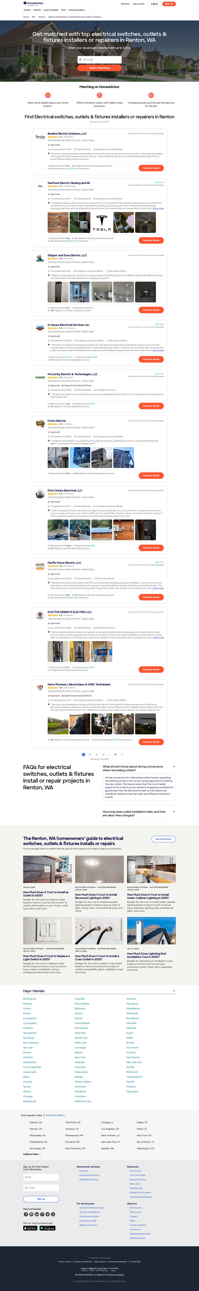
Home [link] (26, 17)
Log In (154, 3)
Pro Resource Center (89, 1216)
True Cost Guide (137, 1175)
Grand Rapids (82, 1023)
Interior (27, 10)
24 (115, 754)
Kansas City (81, 1037)
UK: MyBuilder (135, 1262)
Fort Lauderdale (32, 1067)
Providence (132, 1018)
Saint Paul (80, 1033)
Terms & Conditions (116, 1275)
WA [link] (33, 17)
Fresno (27, 1013)
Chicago (27, 1096)
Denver (27, 1052)
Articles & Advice (77, 10)
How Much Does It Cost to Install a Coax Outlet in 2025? (97, 957)
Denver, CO (36, 1129)
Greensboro (81, 1072)
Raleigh (79, 1076)
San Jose (28, 1047)
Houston (131, 1052)
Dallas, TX (142, 1122)
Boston (79, 1013)
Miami (26, 1076)
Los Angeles (30, 1023)
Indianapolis (29, 1101)
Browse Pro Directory (89, 1175)
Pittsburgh (132, 1013)
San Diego (28, 1037)
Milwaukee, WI (37, 1135)
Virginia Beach (134, 1076)
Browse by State (54, 1115)
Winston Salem (83, 1081)
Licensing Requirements (141, 1197)
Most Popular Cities (31, 1115)
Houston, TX (72, 1129)
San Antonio (133, 1057)
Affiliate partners (138, 1238)
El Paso (130, 1042)
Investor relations (138, 1225)
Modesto (28, 1028)
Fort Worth (132, 1047)
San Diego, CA (37, 1148)
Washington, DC (145, 1148)
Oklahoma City (83, 1101)
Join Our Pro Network (89, 1212)
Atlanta (27, 1091)
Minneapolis (81, 1028)
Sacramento (30, 1033)
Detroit (79, 1018)
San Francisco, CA (75, 1148)
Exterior (37, 10)
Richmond (132, 1072)
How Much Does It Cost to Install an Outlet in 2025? (46, 894)
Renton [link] (41, 17)
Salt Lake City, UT (110, 1142)
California (92, 1269)
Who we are (135, 1212)
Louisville (80, 998)
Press (132, 1221)
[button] (58, 222)
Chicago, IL (107, 1122)
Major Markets (33, 991)
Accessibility (113, 1269)
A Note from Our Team (140, 1192)
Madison (131, 1086)
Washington (29, 1062)
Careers (133, 1216)
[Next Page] (122, 754)
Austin (129, 1033)
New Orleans (82, 1003)
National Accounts (88, 1225)
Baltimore (80, 1008)
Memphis (131, 1023)
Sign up (41, 1199)
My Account (135, 1171)
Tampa (27, 1086)
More (63, 10)
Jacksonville (29, 1072)
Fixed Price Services (88, 1179)
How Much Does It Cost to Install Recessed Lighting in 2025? (96, 896)
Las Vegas (80, 1047)
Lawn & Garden (51, 10)
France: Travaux (64, 1262)
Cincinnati (80, 1086)
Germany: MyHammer (83, 1262)
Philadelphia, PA (38, 1142)
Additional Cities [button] (30, 1154)
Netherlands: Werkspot (117, 1262)
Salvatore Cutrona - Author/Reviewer (95, 887)
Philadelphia (133, 1008)
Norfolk (130, 1067)
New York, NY (144, 1135)
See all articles (164, 839)
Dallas (129, 1037)
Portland (131, 998)
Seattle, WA (107, 1148)
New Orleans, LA (110, 1135)
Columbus (80, 1096)
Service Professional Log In (92, 1208)
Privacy (84, 1269)
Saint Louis (81, 1042)
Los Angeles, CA (110, 1129)
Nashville (131, 1028)
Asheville (80, 1062)
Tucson (27, 1008)
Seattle (130, 1081)
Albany (78, 1052)
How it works (136, 1208)
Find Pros (83, 1171)
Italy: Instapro (100, 1262)
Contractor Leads (87, 1221)
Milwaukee (132, 1091)
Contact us (135, 1229)
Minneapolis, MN (74, 1135)
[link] (99, 137)
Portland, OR (72, 1142)
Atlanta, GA (36, 1122)
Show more (158, 208)
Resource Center (138, 1179)
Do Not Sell (102, 1269)
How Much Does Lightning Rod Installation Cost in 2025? (146, 955)
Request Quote (151, 168)
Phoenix (27, 1003)
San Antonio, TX (145, 1142)
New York (80, 1057)
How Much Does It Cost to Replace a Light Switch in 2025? (46, 957)
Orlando (27, 1081)
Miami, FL (142, 1129)
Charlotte (80, 1067)
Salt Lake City (133, 1062)
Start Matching (100, 68)
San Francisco (31, 1042)
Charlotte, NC (73, 1122)
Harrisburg (132, 1003)
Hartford (27, 1057)
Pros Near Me (136, 1188)
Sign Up (169, 3)
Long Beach (29, 1018)
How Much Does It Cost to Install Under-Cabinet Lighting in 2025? (148, 896)
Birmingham (30, 998)
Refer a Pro (135, 1184)
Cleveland (80, 1091)
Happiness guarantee (140, 1234)
